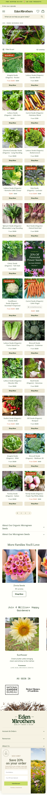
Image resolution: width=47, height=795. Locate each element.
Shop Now (12, 85)
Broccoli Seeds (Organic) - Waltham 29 (34, 457)
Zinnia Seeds (19, 585)
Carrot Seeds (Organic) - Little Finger (34, 302)
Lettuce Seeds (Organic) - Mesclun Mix (12, 382)
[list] (23, 643)
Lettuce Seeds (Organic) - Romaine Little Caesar (12, 189)
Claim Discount (16, 783)
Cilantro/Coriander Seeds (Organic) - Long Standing (12, 152)
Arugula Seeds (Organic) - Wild (12, 457)
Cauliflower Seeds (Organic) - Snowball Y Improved (12, 303)
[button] (3, 11)
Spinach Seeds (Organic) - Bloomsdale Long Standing (12, 227)
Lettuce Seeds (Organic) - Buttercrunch (34, 152)
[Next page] (29, 513)
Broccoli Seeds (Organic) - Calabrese (35, 344)
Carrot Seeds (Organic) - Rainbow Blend (34, 114)
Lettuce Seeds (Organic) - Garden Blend (34, 76)
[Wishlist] (37, 11)
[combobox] (23, 16)
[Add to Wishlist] (20, 55)
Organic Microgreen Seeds (15, 23)
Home (3, 23)
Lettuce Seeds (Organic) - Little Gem (12, 114)
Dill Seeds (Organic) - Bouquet (34, 419)
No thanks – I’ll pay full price (16, 787)
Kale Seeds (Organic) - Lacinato (34, 189)
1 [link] (17, 513)
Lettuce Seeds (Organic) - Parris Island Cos (12, 344)
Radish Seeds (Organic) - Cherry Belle (12, 419)
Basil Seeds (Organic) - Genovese (34, 382)
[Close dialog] (43, 750)
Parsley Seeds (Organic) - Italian (12, 495)
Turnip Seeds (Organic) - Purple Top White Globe (34, 495)
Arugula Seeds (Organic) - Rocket (12, 76)
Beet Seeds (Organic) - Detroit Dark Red (34, 227)
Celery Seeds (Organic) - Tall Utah (12, 265)
